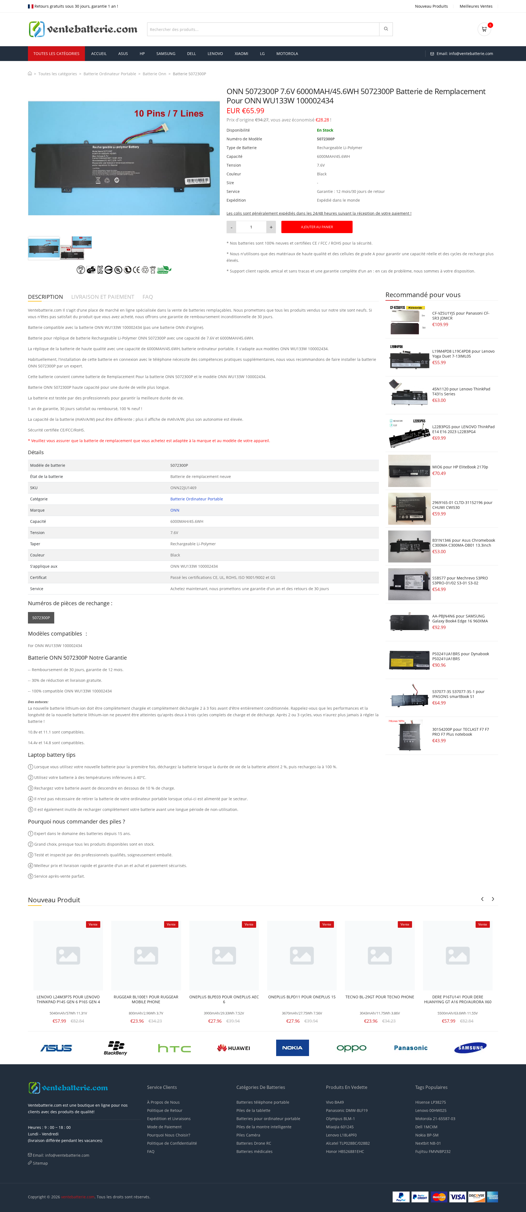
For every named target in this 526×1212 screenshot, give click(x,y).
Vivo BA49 (335, 1102)
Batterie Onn (154, 73)
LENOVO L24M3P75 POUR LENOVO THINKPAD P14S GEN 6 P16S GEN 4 (68, 999)
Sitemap (40, 1163)
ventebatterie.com (78, 1196)
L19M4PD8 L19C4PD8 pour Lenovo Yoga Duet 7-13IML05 (463, 354)
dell (191, 53)
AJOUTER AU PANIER (317, 227)
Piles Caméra (248, 1135)
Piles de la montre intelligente (263, 1126)
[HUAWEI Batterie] (60, 1047)
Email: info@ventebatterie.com (61, 1155)
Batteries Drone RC (253, 1143)
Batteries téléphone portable (262, 1102)
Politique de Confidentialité (172, 1143)
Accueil (99, 53)
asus (123, 53)
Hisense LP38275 (430, 1102)
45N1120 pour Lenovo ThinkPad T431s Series (461, 391)
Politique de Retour (164, 1110)
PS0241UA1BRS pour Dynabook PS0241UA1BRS (460, 656)
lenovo (215, 53)
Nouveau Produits (431, 6)
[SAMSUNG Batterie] (296, 1047)
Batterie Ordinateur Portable (110, 73)
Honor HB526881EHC (345, 1151)
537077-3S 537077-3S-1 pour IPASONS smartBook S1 (458, 694)
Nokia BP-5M (427, 1135)
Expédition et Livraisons (169, 1118)
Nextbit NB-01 (428, 1143)
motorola (287, 53)
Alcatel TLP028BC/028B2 (348, 1143)
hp (142, 53)
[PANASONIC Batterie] (237, 1047)
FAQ (151, 1151)
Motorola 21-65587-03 (435, 1118)
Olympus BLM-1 (340, 1118)
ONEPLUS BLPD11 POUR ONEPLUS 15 (302, 996)
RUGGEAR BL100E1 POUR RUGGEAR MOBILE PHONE (146, 999)
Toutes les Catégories (56, 53)
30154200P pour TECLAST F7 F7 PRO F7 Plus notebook (460, 732)
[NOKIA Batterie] (119, 1047)
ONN (174, 510)
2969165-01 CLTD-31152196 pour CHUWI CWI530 (462, 505)
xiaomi (241, 53)
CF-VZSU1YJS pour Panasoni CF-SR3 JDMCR (461, 316)
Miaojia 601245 (340, 1126)
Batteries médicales (254, 1151)
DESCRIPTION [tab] (45, 297)
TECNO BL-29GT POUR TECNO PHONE (379, 996)
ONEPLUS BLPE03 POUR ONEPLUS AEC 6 (224, 999)
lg (262, 53)
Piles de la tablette (253, 1110)
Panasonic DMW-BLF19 (347, 1110)
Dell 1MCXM (426, 1126)
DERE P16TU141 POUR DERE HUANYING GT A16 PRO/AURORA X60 (457, 999)
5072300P (41, 617)
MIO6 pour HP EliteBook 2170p (460, 466)
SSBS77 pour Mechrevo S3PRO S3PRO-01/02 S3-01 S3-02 (460, 580)
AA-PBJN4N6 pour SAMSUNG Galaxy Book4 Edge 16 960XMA (460, 618)
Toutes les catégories (57, 73)
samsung (165, 53)
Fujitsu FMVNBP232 (433, 1151)
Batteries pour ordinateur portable (268, 1118)
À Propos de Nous (163, 1102)
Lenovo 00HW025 (431, 1110)
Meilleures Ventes (476, 6)
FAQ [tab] (147, 297)
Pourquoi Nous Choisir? (168, 1135)
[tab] (44, 248)
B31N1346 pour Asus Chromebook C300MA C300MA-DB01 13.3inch (463, 543)
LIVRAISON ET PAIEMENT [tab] (102, 297)
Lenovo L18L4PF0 (341, 1135)
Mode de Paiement (164, 1126)
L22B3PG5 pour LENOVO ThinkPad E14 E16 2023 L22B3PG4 (463, 429)
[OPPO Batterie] (178, 1047)
